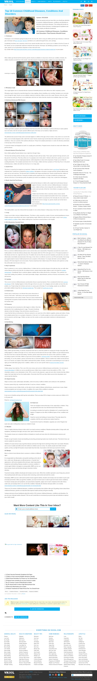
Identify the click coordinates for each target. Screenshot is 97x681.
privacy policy (78, 679)
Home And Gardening (84, 661)
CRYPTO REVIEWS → (80, 116)
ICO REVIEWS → (79, 120)
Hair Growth (37, 652)
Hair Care (36, 638)
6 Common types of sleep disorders (82, 221)
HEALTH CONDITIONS (25, 634)
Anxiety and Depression (24, 664)
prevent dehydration (9, 370)
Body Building (7, 655)
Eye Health (6, 641)
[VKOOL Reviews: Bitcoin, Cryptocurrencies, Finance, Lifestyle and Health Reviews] (9, 1)
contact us (63, 603)
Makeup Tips (37, 654)
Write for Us (60, 677)
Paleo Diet (36, 650)
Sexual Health (22, 648)
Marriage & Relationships (70, 662)
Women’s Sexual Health (25, 662)
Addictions (21, 638)
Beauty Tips (37, 648)
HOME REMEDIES (54, 634)
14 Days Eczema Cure (16, 400)
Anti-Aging (36, 641)
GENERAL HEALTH (10, 634)
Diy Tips (80, 638)
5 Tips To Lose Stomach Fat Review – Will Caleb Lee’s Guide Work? (85, 249)
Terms (72, 679)
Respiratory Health (23, 654)
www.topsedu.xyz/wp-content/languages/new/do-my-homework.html (23, 485)
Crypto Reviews (20, 1)
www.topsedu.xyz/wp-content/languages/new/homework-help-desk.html (24, 391)
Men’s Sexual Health (24, 661)
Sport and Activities (83, 659)
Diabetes (21, 636)
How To (50, 1)
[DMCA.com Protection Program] (9, 676)
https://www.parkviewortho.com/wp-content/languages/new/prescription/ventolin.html (35, 49)
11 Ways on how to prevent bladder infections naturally (20, 576)
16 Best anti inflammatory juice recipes (16, 586)
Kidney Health (7, 657)
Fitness (6, 636)
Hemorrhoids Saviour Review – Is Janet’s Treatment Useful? (85, 263)
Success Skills (82, 652)
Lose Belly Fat (22, 645)
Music (80, 636)
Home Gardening (83, 655)
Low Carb (6, 638)
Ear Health (6, 640)
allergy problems (30, 171)
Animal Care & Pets (83, 662)
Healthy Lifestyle (68, 648)
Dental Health (7, 654)
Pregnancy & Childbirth (33, 591)
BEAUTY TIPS (38, 634)
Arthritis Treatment (23, 652)
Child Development (68, 652)
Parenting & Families (23, 591)
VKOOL (31, 671)
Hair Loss (36, 645)
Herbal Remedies (53, 655)
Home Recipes (82, 650)
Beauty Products (38, 662)
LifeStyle (65, 1)
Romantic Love (67, 645)
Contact (65, 677)
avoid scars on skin (48, 288)
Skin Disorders (22, 641)
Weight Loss (37, 655)
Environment (82, 645)
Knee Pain (51, 643)
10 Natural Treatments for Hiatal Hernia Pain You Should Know (22, 588)
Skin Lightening (52, 654)
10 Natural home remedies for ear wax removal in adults (20, 580)
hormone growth (46, 356)
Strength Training (8, 664)
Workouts (36, 636)
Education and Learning (84, 664)
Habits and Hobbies (68, 655)
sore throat (56, 169)
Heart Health (7, 650)
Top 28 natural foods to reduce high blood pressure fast (20, 584)
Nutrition (51, 638)
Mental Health (7, 659)
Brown (23, 593)
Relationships (56, 1)
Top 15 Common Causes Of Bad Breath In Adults (19, 582)
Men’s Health (7, 652)
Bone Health (7, 647)
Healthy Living (52, 652)
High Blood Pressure (24, 659)
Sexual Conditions (23, 650)
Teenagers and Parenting (70, 661)
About (50, 677)
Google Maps (29, 676)
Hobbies (81, 640)
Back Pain (51, 641)
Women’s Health (8, 661)
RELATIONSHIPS (69, 634)
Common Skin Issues (24, 657)
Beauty (33, 1)
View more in (78, 297)
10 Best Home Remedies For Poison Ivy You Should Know (21, 578)
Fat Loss (36, 640)
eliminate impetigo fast (28, 288)
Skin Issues (22, 640)
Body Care (36, 643)
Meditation (51, 640)
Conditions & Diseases (14, 591)
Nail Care (51, 636)
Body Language (67, 647)
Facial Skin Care (53, 648)
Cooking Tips (82, 643)
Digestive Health (8, 662)
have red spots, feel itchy (21, 40)
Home (5, 4)
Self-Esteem (67, 641)
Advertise (55, 677)
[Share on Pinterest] (86, 5)
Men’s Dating (67, 643)
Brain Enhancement (24, 655)
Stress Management (69, 659)
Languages (66, 640)
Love (65, 636)
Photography (82, 647)
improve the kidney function (57, 362)
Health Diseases (23, 643)
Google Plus (29, 677)
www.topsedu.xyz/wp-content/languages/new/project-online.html (20, 132)
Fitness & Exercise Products (55, 664)
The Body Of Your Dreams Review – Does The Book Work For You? (84, 256)
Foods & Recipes (38, 659)
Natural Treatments (53, 659)
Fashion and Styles (38, 664)
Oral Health (7, 643)
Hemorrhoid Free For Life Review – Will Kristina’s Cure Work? (85, 271)
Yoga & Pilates (37, 657)
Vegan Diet (51, 645)
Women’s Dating (68, 650)
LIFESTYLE (82, 634)
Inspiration (66, 638)
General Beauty (37, 661)
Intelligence (81, 641)
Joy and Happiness (68, 654)
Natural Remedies (53, 657)
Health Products (23, 647)
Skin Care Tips (52, 650)
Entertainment (82, 648)
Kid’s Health (7, 645)
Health (27, 1)
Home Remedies (41, 1)
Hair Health (51, 647)
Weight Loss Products (54, 662)
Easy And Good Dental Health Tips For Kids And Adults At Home (84, 278)
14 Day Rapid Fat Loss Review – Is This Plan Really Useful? (85, 292)
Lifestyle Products (83, 654)
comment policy (24, 603)
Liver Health (7, 648)
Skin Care (36, 647)
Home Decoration (83, 657)
